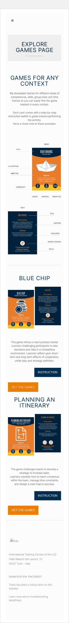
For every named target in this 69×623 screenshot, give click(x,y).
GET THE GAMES (23, 387)
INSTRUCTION (48, 372)
